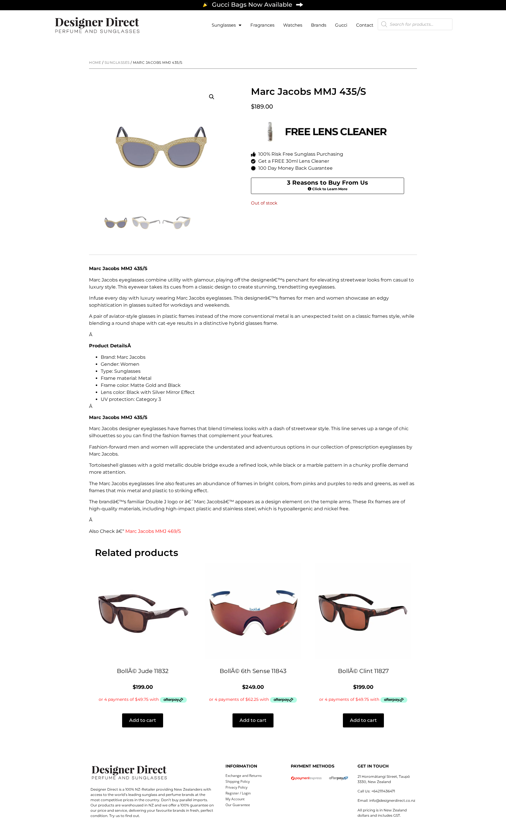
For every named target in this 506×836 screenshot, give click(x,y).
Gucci (341, 25)
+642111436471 (383, 791)
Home (95, 62)
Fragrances (262, 25)
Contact (364, 25)
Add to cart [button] (142, 720)
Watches (292, 25)
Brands (318, 25)
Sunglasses (224, 25)
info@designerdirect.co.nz (392, 800)
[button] (211, 97)
